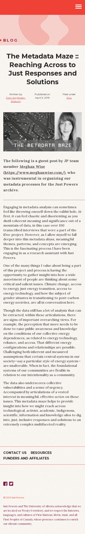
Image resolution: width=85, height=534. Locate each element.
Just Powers (7, 7)
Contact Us (15, 453)
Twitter (11, 484)
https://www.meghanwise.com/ (34, 172)
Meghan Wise (32, 166)
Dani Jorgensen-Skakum (16, 99)
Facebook (5, 484)
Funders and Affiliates (26, 458)
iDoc (69, 97)
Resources (41, 453)
